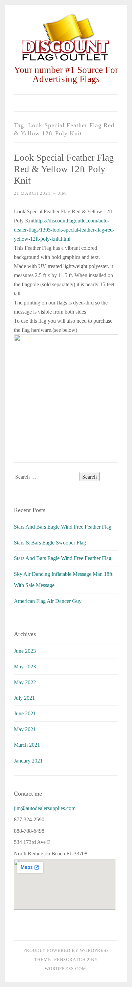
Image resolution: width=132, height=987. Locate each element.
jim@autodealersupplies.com (44, 808)
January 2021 (28, 761)
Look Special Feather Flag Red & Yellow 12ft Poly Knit (64, 169)
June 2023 (25, 651)
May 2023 (25, 666)
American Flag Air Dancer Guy (48, 601)
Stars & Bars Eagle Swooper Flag (50, 542)
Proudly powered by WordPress (66, 950)
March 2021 (27, 745)
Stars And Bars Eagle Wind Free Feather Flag (62, 527)
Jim (62, 193)
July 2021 (24, 698)
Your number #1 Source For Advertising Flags (66, 74)
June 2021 (25, 713)
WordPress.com (65, 968)
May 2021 (25, 729)
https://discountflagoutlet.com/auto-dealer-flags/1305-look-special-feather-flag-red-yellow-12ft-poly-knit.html (64, 230)
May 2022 (25, 682)
